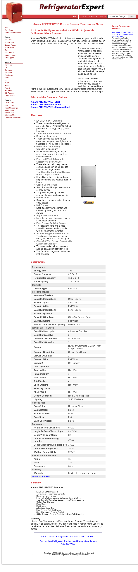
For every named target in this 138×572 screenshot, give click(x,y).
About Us (83, 16)
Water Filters (9, 103)
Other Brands (10, 96)
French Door (9, 42)
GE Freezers (9, 93)
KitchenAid (9, 91)
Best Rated (9, 30)
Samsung (8, 70)
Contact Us (93, 16)
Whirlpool (8, 73)
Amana (7, 85)
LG (6, 80)
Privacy (103, 16)
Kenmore (8, 65)
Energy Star (9, 105)
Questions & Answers (13, 117)
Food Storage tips (11, 108)
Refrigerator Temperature (9, 111)
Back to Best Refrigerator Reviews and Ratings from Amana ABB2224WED (68, 542)
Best (6, 28)
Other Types (9, 58)
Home (75, 16)
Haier (7, 78)
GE (6, 67)
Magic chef (9, 75)
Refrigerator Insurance (13, 33)
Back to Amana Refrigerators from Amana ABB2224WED (68, 536)
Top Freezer (9, 48)
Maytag (8, 83)
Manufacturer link (41, 476)
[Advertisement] (53, 66)
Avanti (7, 88)
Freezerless (9, 53)
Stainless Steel (10, 115)
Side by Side (9, 40)
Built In (7, 50)
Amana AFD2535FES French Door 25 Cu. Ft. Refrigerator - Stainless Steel (122, 34)
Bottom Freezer (10, 45)
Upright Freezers (11, 55)
